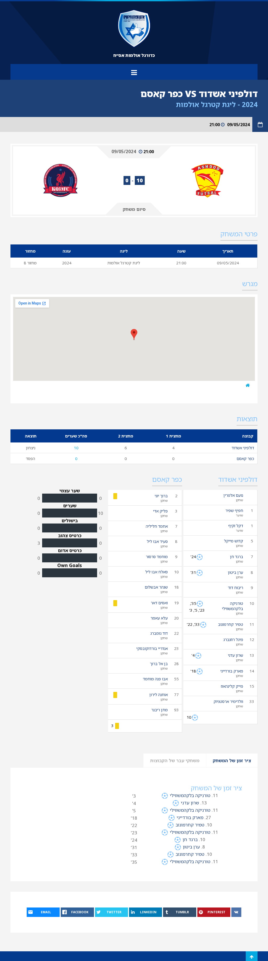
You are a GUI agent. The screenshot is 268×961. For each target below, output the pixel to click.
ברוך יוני (161, 495)
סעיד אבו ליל (157, 541)
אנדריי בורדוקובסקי (152, 648)
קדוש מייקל (233, 540)
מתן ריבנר (159, 709)
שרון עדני (235, 655)
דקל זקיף (235, 525)
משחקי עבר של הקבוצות (174, 760)
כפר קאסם (245, 458)
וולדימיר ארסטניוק (228, 701)
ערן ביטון (235, 572)
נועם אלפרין (233, 495)
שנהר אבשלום (156, 587)
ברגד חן (236, 556)
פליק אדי (160, 511)
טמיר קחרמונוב (230, 624)
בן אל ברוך (159, 663)
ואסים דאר (159, 602)
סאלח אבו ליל (156, 571)
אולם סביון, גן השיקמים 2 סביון (212, 385)
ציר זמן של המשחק (232, 760)
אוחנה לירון (158, 694)
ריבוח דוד (235, 587)
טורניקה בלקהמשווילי (232, 606)
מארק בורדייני (231, 671)
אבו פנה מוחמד (155, 678)
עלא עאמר (159, 618)
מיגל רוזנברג (233, 639)
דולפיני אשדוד (243, 447)
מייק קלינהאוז (232, 686)
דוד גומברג (159, 633)
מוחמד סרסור (157, 556)
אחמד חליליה (157, 526)
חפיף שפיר (234, 510)
